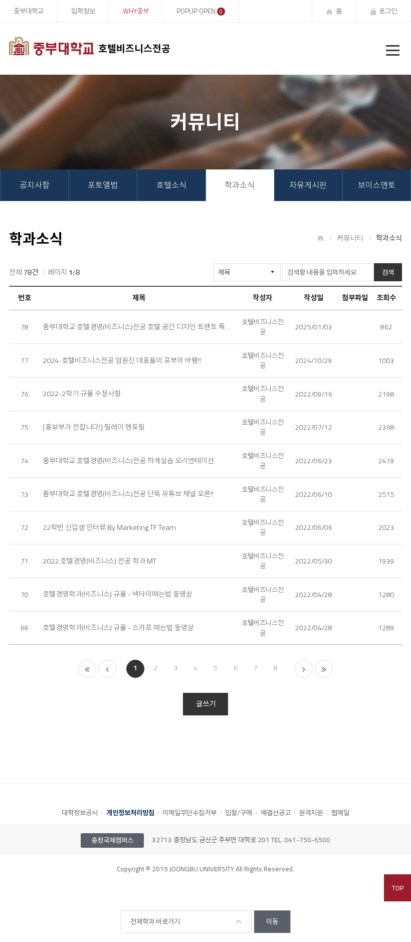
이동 (272, 921)
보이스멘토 (376, 185)
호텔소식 (171, 185)
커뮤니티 (350, 237)
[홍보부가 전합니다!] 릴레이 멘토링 (94, 427)
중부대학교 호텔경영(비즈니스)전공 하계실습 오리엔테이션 (128, 461)
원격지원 (311, 813)
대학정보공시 (80, 813)
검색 (388, 272)
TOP (397, 888)
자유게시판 (308, 185)
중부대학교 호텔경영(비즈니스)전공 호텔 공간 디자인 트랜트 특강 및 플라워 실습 (139, 327)
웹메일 (340, 813)
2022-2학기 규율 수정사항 (82, 394)
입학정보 (83, 11)
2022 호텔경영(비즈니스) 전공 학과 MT (99, 561)
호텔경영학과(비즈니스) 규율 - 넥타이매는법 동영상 (117, 594)
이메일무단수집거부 (189, 813)
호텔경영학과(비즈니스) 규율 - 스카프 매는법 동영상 (118, 628)
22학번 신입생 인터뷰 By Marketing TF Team (109, 527)
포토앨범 (103, 185)
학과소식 (240, 185)
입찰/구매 (238, 813)
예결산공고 (276, 813)
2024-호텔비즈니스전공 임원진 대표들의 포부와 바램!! (122, 360)
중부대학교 (29, 11)
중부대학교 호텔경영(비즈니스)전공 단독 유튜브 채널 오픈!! (128, 494)
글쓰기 (206, 703)
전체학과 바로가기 (155, 921)
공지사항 (35, 185)
